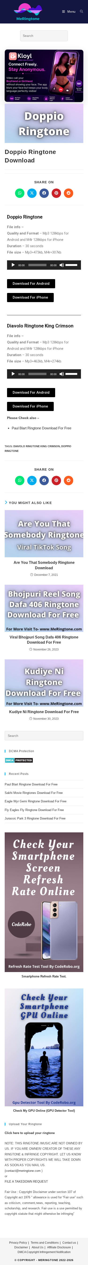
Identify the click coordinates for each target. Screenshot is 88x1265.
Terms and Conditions (45, 1242)
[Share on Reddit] (68, 193)
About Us (37, 1247)
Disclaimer (21, 1247)
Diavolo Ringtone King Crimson (36, 446)
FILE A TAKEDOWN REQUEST (26, 1181)
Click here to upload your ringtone (30, 1133)
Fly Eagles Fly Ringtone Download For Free (34, 810)
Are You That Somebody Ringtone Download (44, 565)
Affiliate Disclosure (59, 1247)
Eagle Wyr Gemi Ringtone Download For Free (35, 801)
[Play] (13, 265)
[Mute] (61, 265)
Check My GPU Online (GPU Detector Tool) (44, 1110)
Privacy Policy (18, 1242)
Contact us (69, 1242)
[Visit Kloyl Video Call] (44, 74)
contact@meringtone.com (23, 1171)
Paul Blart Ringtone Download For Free (41, 428)
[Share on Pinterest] (56, 193)
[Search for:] (80, 11)
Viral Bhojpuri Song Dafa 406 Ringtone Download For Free (44, 639)
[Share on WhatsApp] (19, 193)
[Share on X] (32, 193)
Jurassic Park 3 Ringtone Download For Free (35, 818)
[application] (44, 265)
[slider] (72, 264)
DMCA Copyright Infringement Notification (44, 1252)
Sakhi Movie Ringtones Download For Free (34, 793)
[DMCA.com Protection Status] (19, 760)
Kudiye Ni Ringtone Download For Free (44, 712)
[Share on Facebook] (44, 193)
